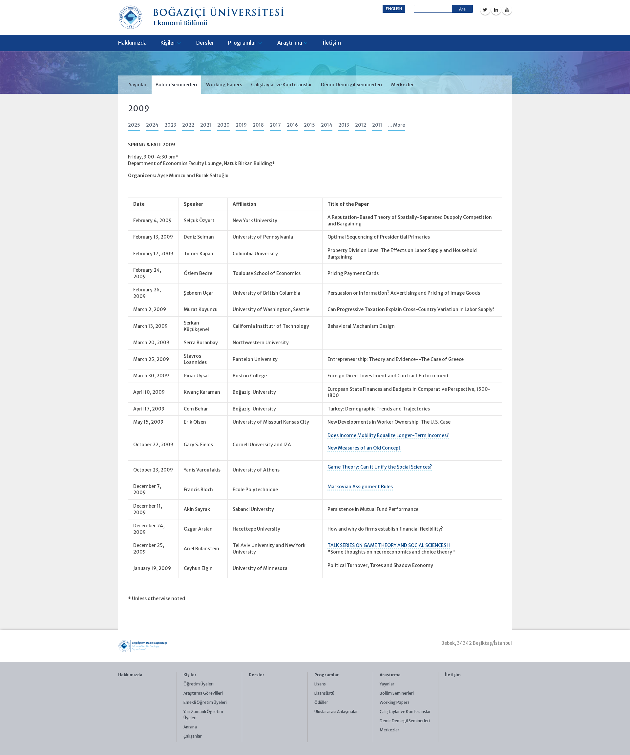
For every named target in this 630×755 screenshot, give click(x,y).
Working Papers (224, 85)
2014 (326, 125)
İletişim (332, 42)
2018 (258, 125)
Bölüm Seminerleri (176, 85)
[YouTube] (507, 10)
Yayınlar (138, 85)
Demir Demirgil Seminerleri (351, 85)
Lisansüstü (324, 693)
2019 (241, 125)
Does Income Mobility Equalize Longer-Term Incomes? (388, 435)
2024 (152, 125)
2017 (275, 125)
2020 (223, 125)
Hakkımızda (132, 42)
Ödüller (321, 702)
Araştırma (289, 42)
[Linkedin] (496, 10)
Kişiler (168, 42)
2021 (205, 125)
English (394, 8)
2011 (377, 125)
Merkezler (402, 85)
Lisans (320, 684)
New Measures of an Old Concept (364, 448)
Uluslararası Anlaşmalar (336, 711)
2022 (188, 125)
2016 (292, 125)
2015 (309, 125)
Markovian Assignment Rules (360, 487)
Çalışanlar (192, 736)
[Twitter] (485, 10)
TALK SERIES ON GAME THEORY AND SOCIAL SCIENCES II (388, 545)
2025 (134, 125)
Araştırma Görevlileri (203, 693)
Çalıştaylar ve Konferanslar (281, 85)
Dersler (205, 42)
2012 (360, 125)
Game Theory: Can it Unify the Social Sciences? (379, 467)
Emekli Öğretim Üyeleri (205, 702)
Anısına (190, 726)
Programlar (242, 42)
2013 (343, 125)
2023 (170, 125)
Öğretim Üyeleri (198, 684)
